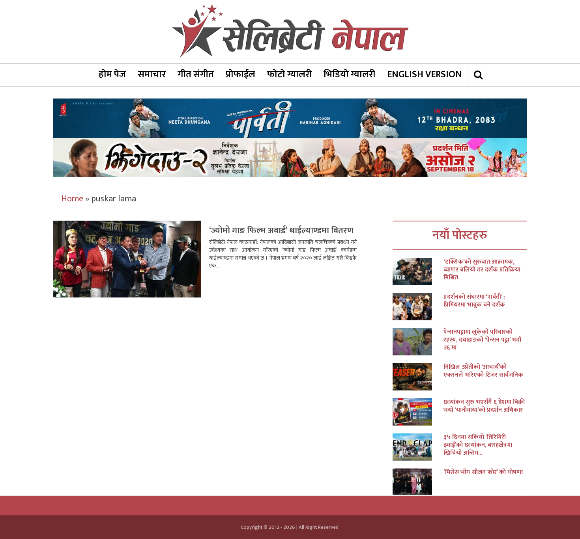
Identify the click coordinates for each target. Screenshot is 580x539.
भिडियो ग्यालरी (349, 74)
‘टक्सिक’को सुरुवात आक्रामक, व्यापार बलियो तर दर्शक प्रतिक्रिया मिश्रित (481, 270)
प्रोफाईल (240, 74)
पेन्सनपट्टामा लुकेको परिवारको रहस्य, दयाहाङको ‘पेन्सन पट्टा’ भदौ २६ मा (482, 340)
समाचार (152, 74)
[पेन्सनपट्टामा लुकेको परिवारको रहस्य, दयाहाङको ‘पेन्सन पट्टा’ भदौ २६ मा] (418, 341)
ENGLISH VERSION (424, 74)
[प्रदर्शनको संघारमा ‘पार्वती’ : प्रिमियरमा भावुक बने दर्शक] (418, 306)
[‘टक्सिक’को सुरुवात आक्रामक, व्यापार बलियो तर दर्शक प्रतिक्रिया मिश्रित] (418, 271)
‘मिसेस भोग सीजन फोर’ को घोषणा (483, 472)
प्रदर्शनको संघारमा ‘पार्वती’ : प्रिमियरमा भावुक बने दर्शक (474, 301)
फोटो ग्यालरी (289, 74)
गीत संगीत (196, 74)
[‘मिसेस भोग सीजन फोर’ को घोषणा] (418, 482)
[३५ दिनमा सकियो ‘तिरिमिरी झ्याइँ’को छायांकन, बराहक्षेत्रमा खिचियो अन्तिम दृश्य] (418, 447)
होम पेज (112, 74)
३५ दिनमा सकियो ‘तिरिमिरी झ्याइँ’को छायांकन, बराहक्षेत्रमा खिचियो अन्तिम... (477, 445)
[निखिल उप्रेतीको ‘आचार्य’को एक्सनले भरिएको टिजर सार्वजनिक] (418, 376)
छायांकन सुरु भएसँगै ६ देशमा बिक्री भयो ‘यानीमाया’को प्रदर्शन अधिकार (484, 406)
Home (72, 198)
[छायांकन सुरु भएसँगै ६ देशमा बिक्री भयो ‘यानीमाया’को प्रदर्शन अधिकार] (418, 412)
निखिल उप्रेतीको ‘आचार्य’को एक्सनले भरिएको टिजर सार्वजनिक (483, 371)
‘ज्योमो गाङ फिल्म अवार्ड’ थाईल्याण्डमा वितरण (281, 230)
